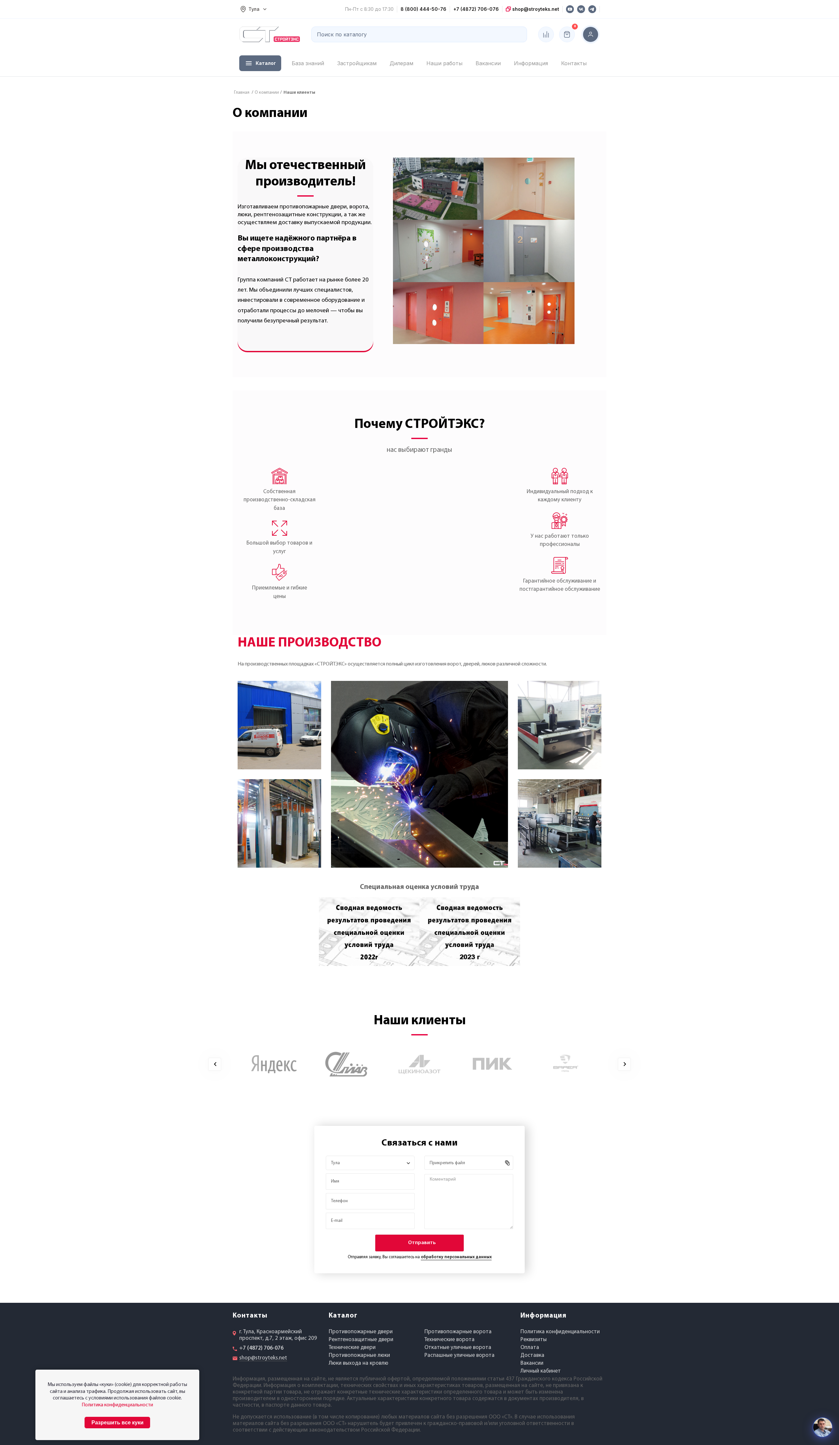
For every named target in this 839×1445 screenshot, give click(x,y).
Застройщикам (357, 63)
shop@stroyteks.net (535, 9)
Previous (215, 1064)
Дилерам (401, 63)
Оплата (529, 1347)
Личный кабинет (540, 1371)
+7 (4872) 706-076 (476, 9)
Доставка (532, 1355)
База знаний (308, 63)
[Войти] (590, 34)
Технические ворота (449, 1339)
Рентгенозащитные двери (361, 1339)
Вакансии (488, 63)
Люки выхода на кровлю (358, 1363)
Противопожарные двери (361, 1332)
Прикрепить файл (447, 1163)
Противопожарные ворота (458, 1332)
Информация (531, 63)
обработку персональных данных (456, 1257)
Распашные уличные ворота (459, 1355)
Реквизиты (533, 1339)
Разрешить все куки (117, 1422)
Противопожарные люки (359, 1355)
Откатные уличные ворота (457, 1347)
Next (624, 1064)
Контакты (574, 63)
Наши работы (444, 63)
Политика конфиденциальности (560, 1332)
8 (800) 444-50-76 (423, 9)
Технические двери (352, 1347)
